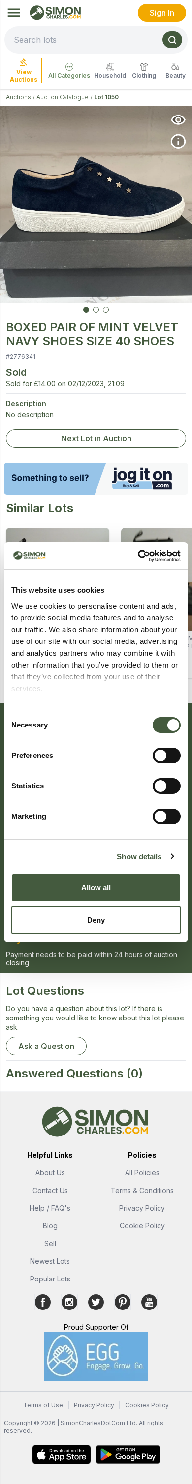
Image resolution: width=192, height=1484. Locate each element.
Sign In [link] (162, 13)
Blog (50, 1226)
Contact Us (50, 1190)
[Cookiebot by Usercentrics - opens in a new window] (138, 556)
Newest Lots (50, 1261)
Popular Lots (50, 1279)
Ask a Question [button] (46, 1046)
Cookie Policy (142, 1226)
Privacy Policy (142, 1208)
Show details (139, 856)
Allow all (96, 887)
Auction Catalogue (62, 97)
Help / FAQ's (50, 1208)
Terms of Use (43, 1405)
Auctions (18, 97)
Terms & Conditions (142, 1190)
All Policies (142, 1172)
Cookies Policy (147, 1405)
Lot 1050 (106, 97)
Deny (96, 920)
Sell (50, 1243)
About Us (50, 1172)
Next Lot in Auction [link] (96, 438)
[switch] (167, 755)
